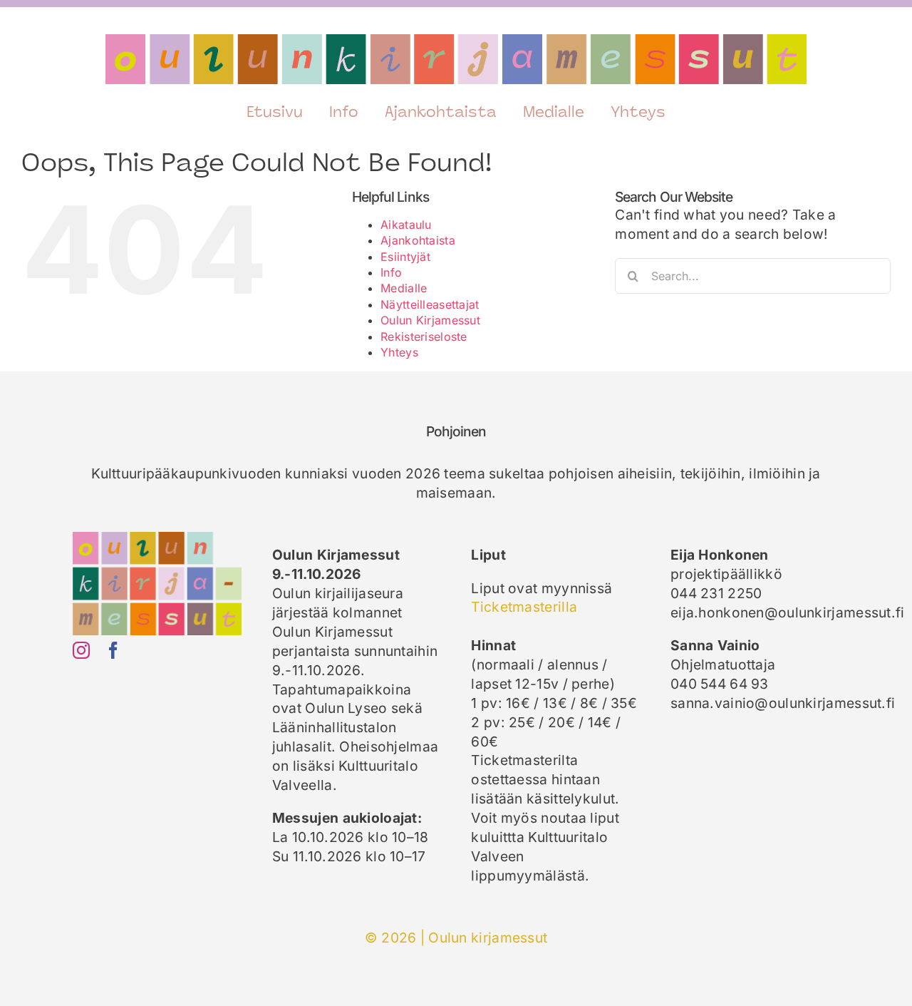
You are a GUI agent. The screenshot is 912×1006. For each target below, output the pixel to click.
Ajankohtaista (417, 240)
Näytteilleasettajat (429, 304)
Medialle (403, 288)
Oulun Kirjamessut (430, 320)
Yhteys (399, 352)
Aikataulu (406, 224)
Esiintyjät (405, 257)
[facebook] (113, 650)
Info (391, 272)
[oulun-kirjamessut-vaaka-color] (455, 40)
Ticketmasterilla (524, 606)
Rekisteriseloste (423, 336)
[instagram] (81, 650)
